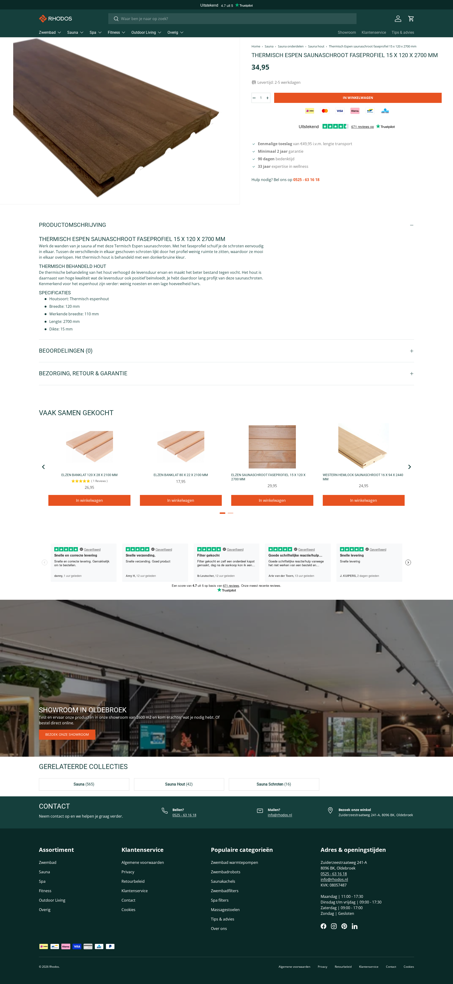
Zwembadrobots (225, 871)
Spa (93, 32)
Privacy (128, 871)
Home (256, 46)
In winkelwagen (358, 97)
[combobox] (232, 18)
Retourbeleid (133, 881)
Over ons (219, 928)
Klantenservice (374, 32)
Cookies (128, 909)
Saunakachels (223, 881)
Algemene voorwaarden (143, 862)
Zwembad (47, 32)
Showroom (347, 32)
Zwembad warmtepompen (234, 862)
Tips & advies (403, 32)
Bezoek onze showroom (67, 734)
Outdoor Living (143, 32)
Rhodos (54, 967)
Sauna (72, 32)
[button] (411, 18)
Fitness (114, 32)
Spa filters (220, 900)
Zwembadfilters (225, 890)
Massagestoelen (225, 909)
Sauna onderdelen (291, 46)
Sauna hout (316, 46)
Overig (173, 32)
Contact (128, 900)
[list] (120, 121)
